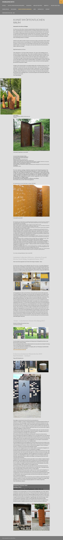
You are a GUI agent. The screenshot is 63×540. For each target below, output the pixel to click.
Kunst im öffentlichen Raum (24, 9)
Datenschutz (41, 9)
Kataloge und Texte (37, 5)
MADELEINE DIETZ (8, 2)
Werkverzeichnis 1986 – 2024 (8, 12)
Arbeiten (46, 5)
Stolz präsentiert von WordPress (8, 538)
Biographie (28, 5)
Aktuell (4, 5)
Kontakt (47, 9)
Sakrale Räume (5, 9)
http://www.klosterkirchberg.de (19, 349)
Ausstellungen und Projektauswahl (16, 5)
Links (34, 9)
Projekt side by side (55, 5)
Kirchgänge (13, 9)
